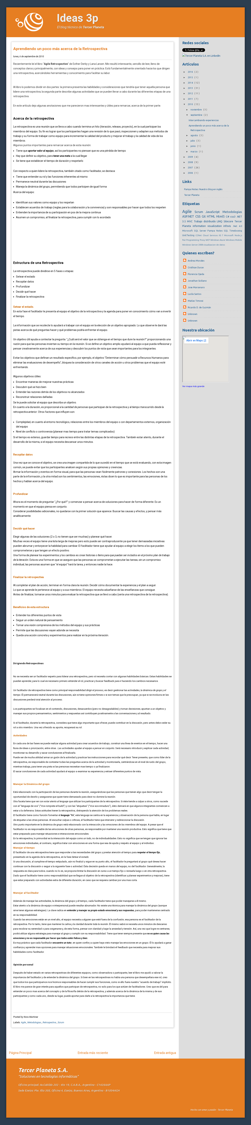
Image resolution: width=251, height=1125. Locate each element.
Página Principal (20, 1053)
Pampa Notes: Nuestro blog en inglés (203, 189)
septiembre (197, 115)
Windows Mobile (234, 240)
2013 (190, 88)
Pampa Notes (215, 230)
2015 (190, 77)
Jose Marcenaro (196, 287)
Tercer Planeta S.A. (43, 1070)
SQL (226, 230)
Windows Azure (218, 240)
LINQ (220, 221)
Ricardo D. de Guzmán (199, 307)
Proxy (203, 240)
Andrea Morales (196, 260)
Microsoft (229, 235)
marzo (194, 151)
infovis (228, 226)
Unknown (192, 314)
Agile (23, 1022)
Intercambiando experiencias (204, 120)
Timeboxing (235, 230)
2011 (190, 99)
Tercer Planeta (93, 27)
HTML (211, 216)
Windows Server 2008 (192, 245)
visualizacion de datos (214, 245)
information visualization (208, 226)
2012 (190, 93)
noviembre (196, 109)
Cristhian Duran (196, 267)
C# (228, 216)
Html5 (221, 216)
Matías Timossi (195, 301)
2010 (190, 104)
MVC (190, 221)
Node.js (238, 235)
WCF (208, 240)
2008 (190, 162)
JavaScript (214, 211)
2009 (190, 157)
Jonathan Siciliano (197, 281)
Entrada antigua (165, 1053)
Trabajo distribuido (205, 221)
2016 (190, 72)
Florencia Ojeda (196, 274)
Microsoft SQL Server (194, 230)
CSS (198, 216)
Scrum (61, 1022)
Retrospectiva (50, 1022)
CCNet (199, 235)
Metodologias (34, 1022)
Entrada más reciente (93, 1053)
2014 (190, 83)
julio (193, 140)
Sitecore (229, 221)
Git (204, 216)
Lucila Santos (194, 294)
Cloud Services (211, 235)
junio (193, 146)
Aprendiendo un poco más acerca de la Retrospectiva (60, 49)
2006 (190, 173)
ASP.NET (188, 216)
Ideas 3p (77, 18)
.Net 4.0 (237, 226)
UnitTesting (189, 235)
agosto (194, 135)
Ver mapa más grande (193, 386)
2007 (190, 167)
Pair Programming (191, 240)
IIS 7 (221, 235)
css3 (233, 216)
